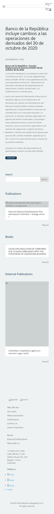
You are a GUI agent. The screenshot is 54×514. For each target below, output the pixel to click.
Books (10, 435)
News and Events (15, 415)
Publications (13, 419)
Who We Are (13, 407)
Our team (11, 411)
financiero (11, 158)
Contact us (12, 423)
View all (45, 225)
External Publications (17, 439)
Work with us (13, 443)
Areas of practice (15, 427)
